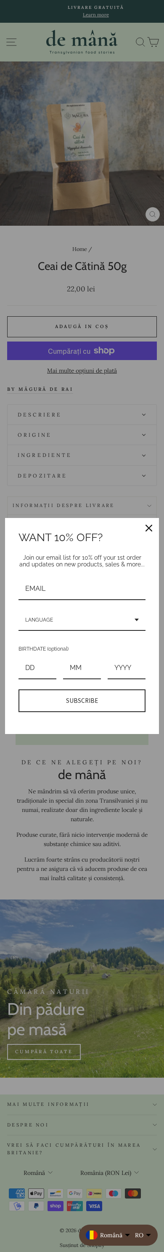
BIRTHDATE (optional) (44, 649)
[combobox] (82, 620)
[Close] (149, 528)
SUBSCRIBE (82, 701)
